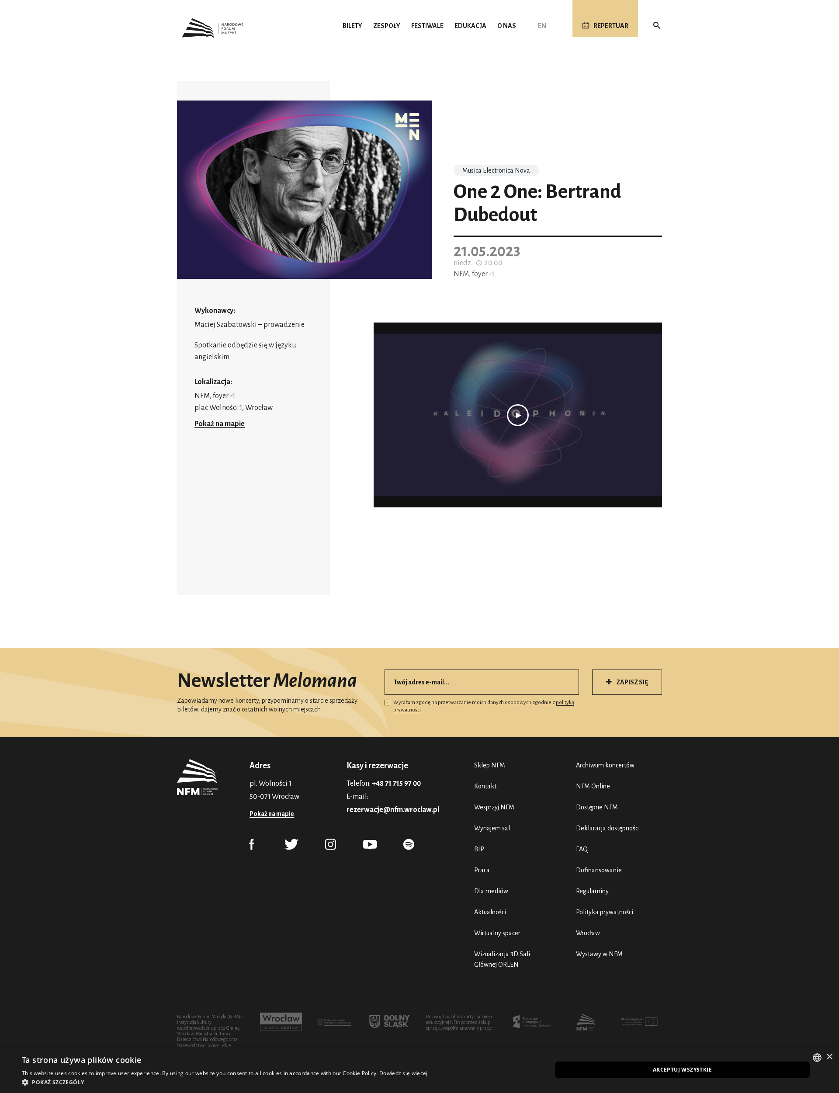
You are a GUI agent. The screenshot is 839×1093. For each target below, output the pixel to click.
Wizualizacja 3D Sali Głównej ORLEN (502, 959)
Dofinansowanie (599, 870)
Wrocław (588, 933)
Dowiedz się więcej (403, 1073)
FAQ (582, 849)
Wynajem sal (492, 828)
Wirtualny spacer (497, 933)
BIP (479, 849)
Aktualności (490, 912)
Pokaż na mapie (219, 424)
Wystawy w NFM (599, 954)
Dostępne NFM (597, 807)
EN (542, 25)
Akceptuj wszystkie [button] (682, 1069)
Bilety (352, 25)
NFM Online (593, 786)
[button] (224, 1082)
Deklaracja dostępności (608, 828)
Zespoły (386, 25)
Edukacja (470, 25)
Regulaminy (592, 891)
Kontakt (485, 786)
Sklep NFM (489, 765)
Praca (482, 870)
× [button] (829, 1057)
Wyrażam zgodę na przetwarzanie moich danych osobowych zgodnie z (483, 706)
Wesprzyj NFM (494, 807)
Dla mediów (491, 891)
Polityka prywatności (604, 912)
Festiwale (427, 25)
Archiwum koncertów (605, 765)
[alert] (419, 1070)
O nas (506, 25)
